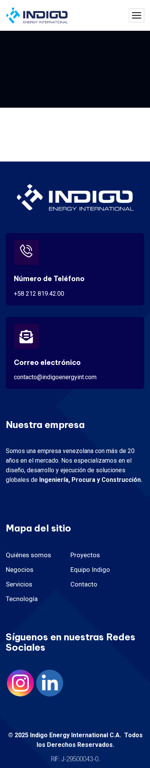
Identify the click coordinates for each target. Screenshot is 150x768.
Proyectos (85, 555)
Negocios (19, 569)
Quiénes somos (28, 555)
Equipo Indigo (90, 569)
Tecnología (22, 599)
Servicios (19, 584)
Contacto (83, 584)
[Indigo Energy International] (37, 15)
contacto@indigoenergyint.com (55, 377)
